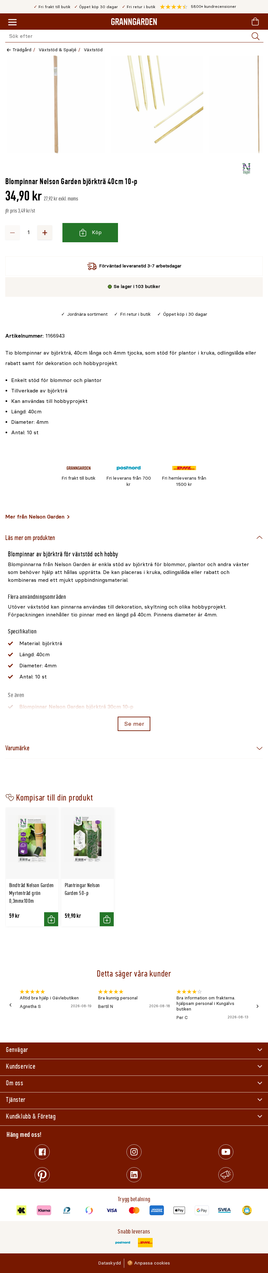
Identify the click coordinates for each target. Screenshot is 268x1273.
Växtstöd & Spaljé (57, 50)
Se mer (134, 723)
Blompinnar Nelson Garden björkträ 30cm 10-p (76, 707)
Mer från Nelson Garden (34, 517)
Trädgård (21, 50)
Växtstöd (93, 50)
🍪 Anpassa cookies (148, 1263)
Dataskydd (109, 1263)
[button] (198, 6)
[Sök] (255, 36)
